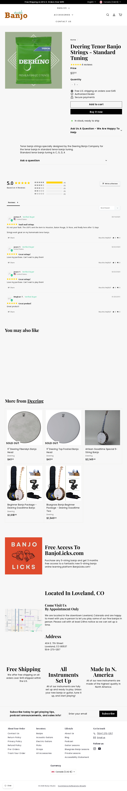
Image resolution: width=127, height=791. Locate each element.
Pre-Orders (13, 749)
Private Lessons (72, 753)
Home (73, 40)
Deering (35, 401)
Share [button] (12, 238)
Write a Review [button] (111, 183)
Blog (67, 737)
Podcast (69, 741)
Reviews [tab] (11, 202)
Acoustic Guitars (44, 737)
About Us (69, 733)
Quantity (75, 79)
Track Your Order (16, 753)
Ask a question (30, 160)
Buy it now (96, 112)
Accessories (62, 14)
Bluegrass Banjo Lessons (77, 749)
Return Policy (14, 737)
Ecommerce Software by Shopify (72, 786)
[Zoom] (33, 60)
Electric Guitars (44, 741)
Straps (39, 749)
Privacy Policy (15, 741)
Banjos (62, 8)
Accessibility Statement (77, 757)
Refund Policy (14, 745)
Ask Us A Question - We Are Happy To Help (95, 130)
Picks (38, 745)
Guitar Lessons (72, 745)
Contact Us (63, 21)
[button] (114, 238)
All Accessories (44, 753)
